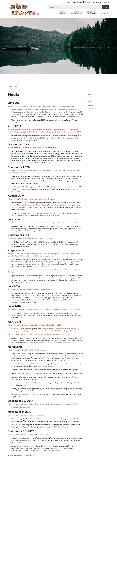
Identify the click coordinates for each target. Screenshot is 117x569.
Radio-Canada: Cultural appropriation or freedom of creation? (29, 290)
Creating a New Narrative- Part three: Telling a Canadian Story (53, 343)
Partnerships (96, 2)
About (69, 2)
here (77, 116)
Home (10, 87)
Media (80, 2)
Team (74, 2)
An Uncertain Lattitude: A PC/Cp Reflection (29, 383)
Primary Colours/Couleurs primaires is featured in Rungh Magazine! (31, 199)
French (40, 366)
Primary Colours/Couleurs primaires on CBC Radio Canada (28, 434)
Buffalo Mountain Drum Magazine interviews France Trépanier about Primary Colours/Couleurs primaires (44, 310)
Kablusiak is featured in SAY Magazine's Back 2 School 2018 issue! (30, 238)
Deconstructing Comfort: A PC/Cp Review (29, 395)
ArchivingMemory (62, 12)
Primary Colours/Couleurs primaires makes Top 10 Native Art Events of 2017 (43, 404)
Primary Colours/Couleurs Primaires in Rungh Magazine (27, 350)
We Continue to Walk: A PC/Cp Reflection (29, 373)
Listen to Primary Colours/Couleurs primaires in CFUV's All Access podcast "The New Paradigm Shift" (42, 223)
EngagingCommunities (76, 12)
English (51, 366)
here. (19, 191)
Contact (87, 2)
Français (106, 2)
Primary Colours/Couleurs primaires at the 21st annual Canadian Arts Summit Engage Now (39, 334)
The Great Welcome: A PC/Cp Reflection (28, 364)
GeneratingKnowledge (91, 12)
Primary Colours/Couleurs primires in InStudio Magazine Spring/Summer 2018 (35, 325)
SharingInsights (104, 12)
